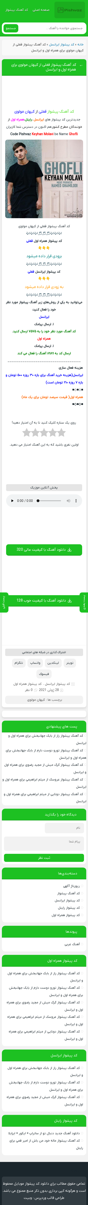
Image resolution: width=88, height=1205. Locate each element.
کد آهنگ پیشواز (16, 10)
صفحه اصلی (41, 10)
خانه (80, 44)
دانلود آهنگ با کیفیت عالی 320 (41, 549)
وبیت (28, 1198)
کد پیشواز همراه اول (27, 684)
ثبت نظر (44, 857)
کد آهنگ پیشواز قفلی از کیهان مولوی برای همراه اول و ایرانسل (43, 67)
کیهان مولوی (36, 700)
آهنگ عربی (72, 944)
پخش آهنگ (78, 1171)
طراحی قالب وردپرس (49, 1198)
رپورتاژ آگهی (71, 886)
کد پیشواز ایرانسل (61, 44)
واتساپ (35, 663)
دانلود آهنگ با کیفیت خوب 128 (41, 600)
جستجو (11, 28)
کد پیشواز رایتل (69, 908)
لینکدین (53, 663)
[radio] (61, 434)
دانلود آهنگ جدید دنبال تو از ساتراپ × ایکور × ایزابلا (44, 1133)
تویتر (69, 663)
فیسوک (44, 674)
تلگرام (19, 663)
